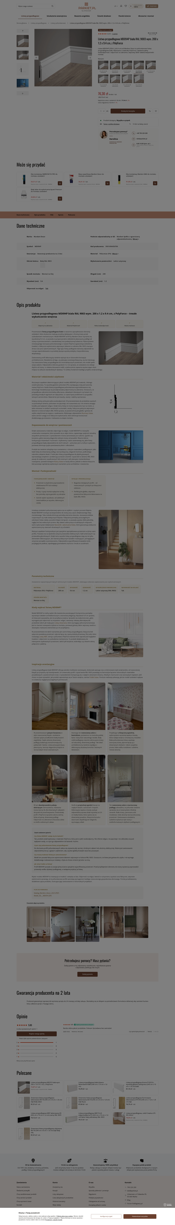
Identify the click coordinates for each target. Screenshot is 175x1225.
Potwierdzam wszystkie (140, 1216)
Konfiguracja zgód (106, 1216)
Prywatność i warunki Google (53, 1220)
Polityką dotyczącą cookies (65, 1216)
